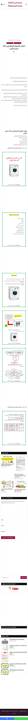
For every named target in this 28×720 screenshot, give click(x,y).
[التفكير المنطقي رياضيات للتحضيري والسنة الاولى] (5, 657)
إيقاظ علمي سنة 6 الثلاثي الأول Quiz (17, 639)
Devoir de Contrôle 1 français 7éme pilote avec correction (20, 476)
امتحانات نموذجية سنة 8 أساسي (14, 148)
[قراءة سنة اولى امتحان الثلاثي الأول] (5, 672)
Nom (2, 519)
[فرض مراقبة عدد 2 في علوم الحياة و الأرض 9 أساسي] (5, 648)
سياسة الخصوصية (23, 711)
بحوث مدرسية (10, 43)
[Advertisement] (14, 24)
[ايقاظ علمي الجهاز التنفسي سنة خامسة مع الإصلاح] (5, 665)
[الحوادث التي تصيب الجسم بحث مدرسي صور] (21, 484)
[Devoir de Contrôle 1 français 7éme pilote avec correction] (21, 464)
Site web (3, 531)
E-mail (2, 525)
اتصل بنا (14, 713)
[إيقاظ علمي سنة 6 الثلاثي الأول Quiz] (5, 641)
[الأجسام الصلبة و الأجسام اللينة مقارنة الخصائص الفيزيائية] (7, 459)
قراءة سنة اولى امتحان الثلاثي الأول (17, 669)
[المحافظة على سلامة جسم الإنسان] (7, 484)
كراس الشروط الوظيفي (22, 77)
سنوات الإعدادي (13, 40)
